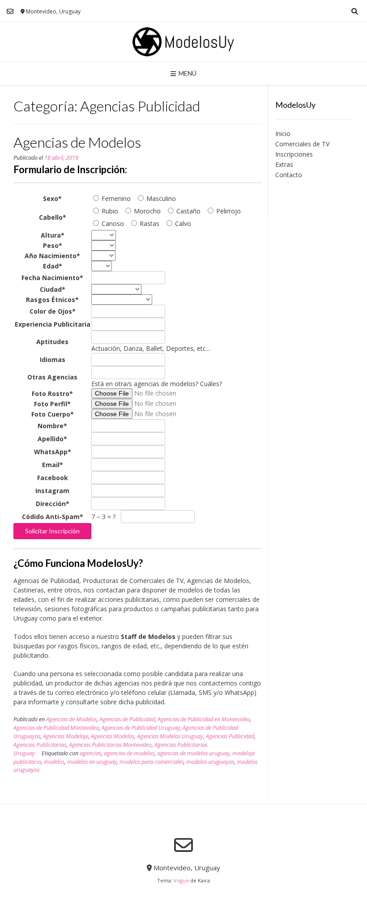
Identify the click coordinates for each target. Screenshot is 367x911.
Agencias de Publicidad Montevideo (56, 728)
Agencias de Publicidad (127, 719)
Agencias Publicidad (230, 736)
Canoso (112, 223)
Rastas (148, 223)
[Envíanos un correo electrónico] (10, 11)
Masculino (160, 198)
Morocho (146, 211)
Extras (284, 164)
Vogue (181, 880)
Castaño (188, 211)
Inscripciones (294, 154)
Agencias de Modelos (77, 142)
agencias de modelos (129, 753)
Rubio (109, 211)
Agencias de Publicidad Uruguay (141, 728)
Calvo (182, 223)
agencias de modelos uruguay (193, 753)
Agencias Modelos (112, 736)
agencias (90, 753)
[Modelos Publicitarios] (183, 42)
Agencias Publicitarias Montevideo (110, 745)
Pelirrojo (227, 211)
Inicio (282, 133)
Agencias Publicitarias (39, 745)
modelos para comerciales (151, 762)
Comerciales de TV (302, 144)
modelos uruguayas (210, 762)
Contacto (288, 174)
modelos (54, 762)
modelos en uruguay (92, 762)
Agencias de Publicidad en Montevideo (204, 719)
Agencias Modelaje (65, 736)
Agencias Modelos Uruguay (170, 736)
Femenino (115, 198)
